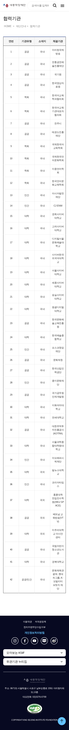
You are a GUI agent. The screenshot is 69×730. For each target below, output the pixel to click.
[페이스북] (24, 640)
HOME (8, 26)
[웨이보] (54, 640)
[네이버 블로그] (44, 640)
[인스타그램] (14, 640)
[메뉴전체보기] (62, 6)
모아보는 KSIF (15, 652)
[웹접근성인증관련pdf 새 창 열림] (35, 709)
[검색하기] (54, 6)
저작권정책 (40, 622)
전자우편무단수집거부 (35, 627)
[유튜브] (34, 640)
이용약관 (27, 622)
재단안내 (21, 26)
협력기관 (35, 26)
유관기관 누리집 (16, 661)
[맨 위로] (62, 721)
